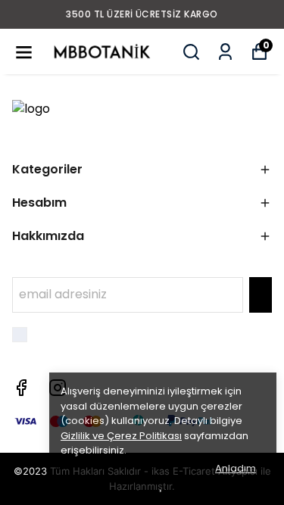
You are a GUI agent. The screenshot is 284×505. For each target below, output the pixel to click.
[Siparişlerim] (225, 51)
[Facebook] (21, 388)
